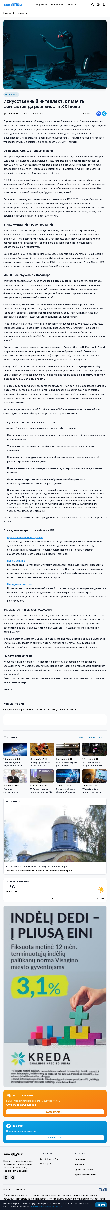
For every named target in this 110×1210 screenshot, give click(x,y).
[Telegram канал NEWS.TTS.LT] (6, 1177)
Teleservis (20, 1189)
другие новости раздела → (93, 737)
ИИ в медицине (16, 560)
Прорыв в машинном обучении (25, 537)
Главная (7, 13)
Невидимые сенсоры (19, 584)
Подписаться (55, 1137)
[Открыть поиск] (92, 4)
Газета (74, 4)
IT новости (21, 13)
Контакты (80, 1159)
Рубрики (39, 4)
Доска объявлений (84, 1169)
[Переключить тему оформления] (104, 4)
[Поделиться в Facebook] (98, 113)
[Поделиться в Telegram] (104, 113)
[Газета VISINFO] (98, 4)
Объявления (57, 4)
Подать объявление (55, 1112)
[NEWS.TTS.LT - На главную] (13, 5)
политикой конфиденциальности (46, 1206)
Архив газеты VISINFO (86, 1174)
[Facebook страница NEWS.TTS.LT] (12, 1177)
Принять (101, 1205)
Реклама (79, 1164)
